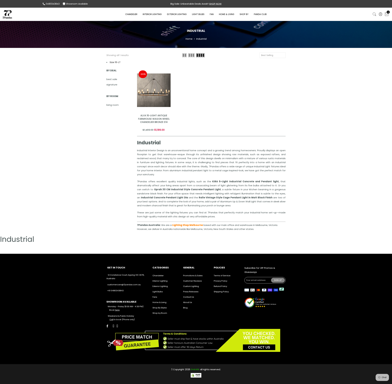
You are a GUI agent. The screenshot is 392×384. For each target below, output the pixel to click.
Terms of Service (222, 275)
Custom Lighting (191, 286)
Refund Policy (220, 286)
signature (111, 84)
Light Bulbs (198, 14)
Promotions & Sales (193, 275)
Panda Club (260, 14)
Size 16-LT (115, 62)
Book (114, 310)
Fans (155, 297)
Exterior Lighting (177, 14)
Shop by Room (160, 313)
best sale (111, 79)
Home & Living (226, 14)
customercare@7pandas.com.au (124, 284)
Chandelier (131, 14)
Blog (185, 307)
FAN (212, 14)
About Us (187, 302)
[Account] (380, 14)
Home (189, 38)
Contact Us (188, 297)
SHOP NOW (215, 3)
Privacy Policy (220, 280)
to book (115, 319)
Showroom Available (77, 3)
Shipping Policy (221, 291)
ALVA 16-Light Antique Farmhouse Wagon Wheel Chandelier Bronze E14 (154, 119)
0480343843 (53, 3)
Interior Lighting (152, 14)
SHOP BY (244, 14)
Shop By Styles (160, 307)
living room (112, 105)
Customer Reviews (192, 280)
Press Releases (190, 291)
